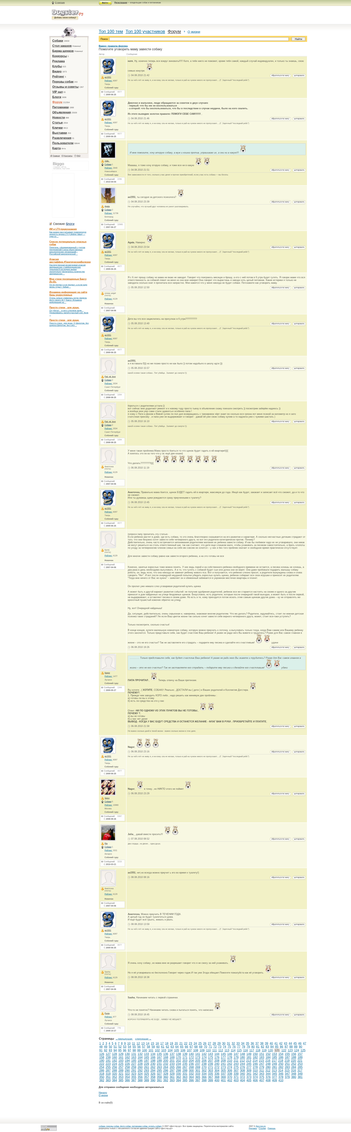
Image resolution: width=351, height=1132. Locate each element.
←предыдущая (124, 1038)
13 (143, 1043)
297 (172, 1070)
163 (133, 1057)
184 (268, 1057)
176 (216, 1057)
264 (165, 1067)
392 (165, 1080)
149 (248, 1054)
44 (290, 1043)
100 (144, 1050)
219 (287, 1060)
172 (191, 1057)
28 (214, 1043)
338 (229, 1073)
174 (204, 1057)
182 (255, 1057)
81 (257, 1046)
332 (191, 1073)
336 (216, 1073)
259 (133, 1067)
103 (163, 1050)
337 (223, 1073)
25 (200, 1043)
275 (236, 1067)
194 (127, 1060)
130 (127, 1054)
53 (124, 1046)
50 (110, 1046)
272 (216, 1067)
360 (165, 1077)
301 (197, 1070)
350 (101, 1077)
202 (178, 1060)
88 (291, 1046)
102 (157, 1050)
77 (238, 1046)
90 (300, 1046)
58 (148, 1046)
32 (233, 1043)
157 (300, 1054)
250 (280, 1063)
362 (178, 1077)
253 (300, 1063)
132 (140, 1054)
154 (280, 1054)
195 (133, 1060)
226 (127, 1063)
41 (276, 1043)
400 (216, 1080)
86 (281, 1046)
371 (236, 1077)
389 (146, 1080)
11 (133, 1043)
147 (236, 1054)
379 (287, 1077)
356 (140, 1077)
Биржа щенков (63, 50)
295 (159, 1070)
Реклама (58, 61)
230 (152, 1063)
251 (287, 1063)
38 (261, 1043)
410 (280, 1080)
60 (158, 1046)
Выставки (59, 132)
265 (172, 1067)
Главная (56, 156)
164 (140, 1057)
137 (172, 1054)
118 (258, 1050)
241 (223, 1063)
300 (191, 1070)
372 (242, 1077)
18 (166, 1043)
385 (120, 1080)
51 (115, 1046)
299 (184, 1070)
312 (267, 1070)
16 (157, 1043)
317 (299, 1070)
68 (196, 1046)
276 (242, 1067)
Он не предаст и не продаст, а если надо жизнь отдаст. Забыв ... (68, 286)
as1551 (108, 77)
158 (101, 1057)
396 (191, 1080)
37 (257, 1043)
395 (184, 1080)
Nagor (107, 673)
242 (229, 1063)
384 (114, 1080)
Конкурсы (59, 56)
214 (255, 1060)
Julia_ (107, 161)
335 (210, 1073)
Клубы (57, 66)
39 (266, 1043)
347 (287, 1073)
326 (152, 1073)
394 (178, 1080)
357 (146, 1077)
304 (216, 1070)
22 (185, 1043)
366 (204, 1077)
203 (184, 1060)
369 (223, 1077)
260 (140, 1067)
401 (223, 1080)
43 (285, 1043)
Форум (57, 102)
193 (120, 1060)
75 (229, 1046)
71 (210, 1046)
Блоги (56, 97)
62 (167, 1046)
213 (248, 1060)
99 (139, 1050)
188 (293, 1057)
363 (184, 1077)
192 (114, 1060)
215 (261, 1060)
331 (184, 1073)
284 (293, 1067)
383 (108, 1080)
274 (229, 1067)
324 (140, 1073)
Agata (107, 206)
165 (146, 1057)
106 (182, 1050)
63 (172, 1046)
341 (248, 1073)
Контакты (68, 156)
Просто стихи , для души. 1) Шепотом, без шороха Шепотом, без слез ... (69, 324)
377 (274, 1077)
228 (140, 1063)
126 (101, 1054)
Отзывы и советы (65, 86)
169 (172, 1057)
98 (134, 1050)
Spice (107, 798)
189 (300, 1057)
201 (172, 1060)
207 (210, 1060)
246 (255, 1063)
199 (159, 1060)
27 (209, 1043)
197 (146, 1060)
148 (242, 1054)
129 (120, 1054)
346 (280, 1073)
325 (146, 1073)
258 (127, 1067)
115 (239, 1050)
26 (204, 1043)
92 (105, 1050)
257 (120, 1067)
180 (242, 1057)
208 (216, 1060)
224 (114, 1063)
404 (242, 1080)
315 (287, 1070)
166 (152, 1057)
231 (159, 1063)
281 (274, 1067)
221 (299, 1060)
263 (159, 1067)
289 (120, 1070)
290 (127, 1070)
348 (293, 1073)
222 (101, 1063)
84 (272, 1046)
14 (147, 1043)
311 (261, 1070)
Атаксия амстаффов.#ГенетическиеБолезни (70, 260)
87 (286, 1046)
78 (243, 1046)
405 (248, 1080)
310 (255, 1070)
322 (127, 1073)
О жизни (194, 32)
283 (287, 1067)
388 (140, 1080)
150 (255, 1054)
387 (133, 1080)
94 (115, 1050)
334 (204, 1073)
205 (197, 1060)
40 (271, 1043)
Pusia (107, 1013)
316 (293, 1070)
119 (264, 1050)
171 (184, 1057)
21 (181, 1043)
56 (139, 1046)
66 (186, 1046)
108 (195, 1050)
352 (114, 1077)
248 (268, 1063)
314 (280, 1070)
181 (248, 1057)
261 (146, 1067)
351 (108, 1077)
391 (159, 1080)
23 (190, 1043)
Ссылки (262, 1128)
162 (127, 1057)
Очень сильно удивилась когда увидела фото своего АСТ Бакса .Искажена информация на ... (68, 300)
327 (159, 1073)
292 (140, 1070)
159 (108, 1057)
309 (248, 1070)
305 (223, 1070)
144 (216, 1054)
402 (229, 1080)
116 (245, 1050)
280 (268, 1067)
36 (252, 1043)
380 (293, 1077)
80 (253, 1046)
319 (108, 1073)
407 (261, 1080)
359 (159, 1077)
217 (274, 1060)
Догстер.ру (261, 1126)
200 (165, 1060)
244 (242, 1063)
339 (236, 1073)
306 (229, 1070)
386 (127, 1080)
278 (255, 1067)
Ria (106, 843)
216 (267, 1060)
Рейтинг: (108, 81)
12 (138, 1043)
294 (152, 1070)
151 (261, 1054)
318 (101, 1073)
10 (129, 1043)
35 (247, 1043)
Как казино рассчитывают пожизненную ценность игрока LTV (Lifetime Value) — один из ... (67, 234)
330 (178, 1073)
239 (210, 1063)
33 (238, 1043)
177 (223, 1057)
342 (255, 1073)
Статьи (57, 122)
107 (189, 1050)
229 (146, 1063)
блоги (70, 224)
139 (184, 1054)
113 (226, 1050)
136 (165, 1054)
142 (204, 1054)
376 (268, 1077)
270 (204, 1067)
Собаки (57, 40)
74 (224, 1046)
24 (195, 1043)
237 (197, 1063)
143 (210, 1054)
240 (216, 1063)
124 (296, 1050)
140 (191, 1054)
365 (197, 1077)
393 (172, 1080)
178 (229, 1057)
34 (242, 1043)
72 (215, 1046)
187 (287, 1057)
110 (208, 1050)
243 (236, 1063)
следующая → (143, 1038)
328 (165, 1073)
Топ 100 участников (145, 31)
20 (176, 1043)
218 (280, 1060)
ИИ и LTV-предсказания (63, 229)
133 (146, 1054)
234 (178, 1063)
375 (261, 1077)
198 (152, 1060)
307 (236, 1070)
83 (267, 1046)
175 (210, 1057)
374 (255, 1077)
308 (242, 1070)
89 (295, 1046)
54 (129, 1046)
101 (150, 1050)
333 (197, 1073)
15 (152, 1043)
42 (280, 1043)
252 (293, 1063)
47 (304, 1043)
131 (133, 1054)
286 (101, 1070)
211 (236, 1060)
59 (153, 1046)
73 (219, 1046)
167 (159, 1057)
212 (242, 1060)
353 (120, 1077)
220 (293, 1060)
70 (205, 1046)
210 (229, 1060)
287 (108, 1070)
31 (228, 1043)
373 (248, 1077)
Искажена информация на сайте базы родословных (68, 293)
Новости (58, 117)
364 (191, 1077)
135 (159, 1054)
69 (200, 1046)
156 (293, 1054)
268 (191, 1067)
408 (268, 1080)
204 (191, 1060)
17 (162, 1043)
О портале (60, 2)
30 (223, 1043)
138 (178, 1054)
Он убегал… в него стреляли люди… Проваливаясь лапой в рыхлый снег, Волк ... (68, 312)
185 (274, 1057)
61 (162, 1046)
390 (152, 1080)
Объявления (61, 112)
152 (268, 1054)
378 (280, 1077)
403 (236, 1080)
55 (134, 1046)
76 (234, 1046)
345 (274, 1073)
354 (127, 1077)
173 (197, 1057)
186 (280, 1057)
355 (133, 1077)
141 (197, 1054)
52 (120, 1046)
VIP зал (57, 91)
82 (262, 1046)
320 (114, 1073)
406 (255, 1080)
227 (133, 1063)
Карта (56, 148)
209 (223, 1060)
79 (248, 1046)
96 (124, 1050)
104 (170, 1050)
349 (300, 1073)
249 (274, 1063)
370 (229, 1077)
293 (146, 1070)
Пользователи (62, 143)
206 (204, 1060)
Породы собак (62, 81)
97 (129, 1050)
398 (204, 1080)
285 (300, 1067)
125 (303, 1050)
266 (178, 1067)
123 (290, 1050)
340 (242, 1073)
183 (261, 1057)
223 (108, 1063)
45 (295, 1043)
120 (270, 1050)
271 (210, 1067)
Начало (103, 1092)
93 (110, 1050)
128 (114, 1054)
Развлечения (61, 138)
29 (219, 1043)
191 (108, 1060)
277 (248, 1067)
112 (220, 1050)
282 (280, 1067)
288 (114, 1070)
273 (223, 1067)
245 (248, 1063)
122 (283, 1050)
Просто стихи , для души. (64, 307)
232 (165, 1063)
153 (274, 1054)
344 (268, 1073)
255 (108, 1067)
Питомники (60, 107)
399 (210, 1080)
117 (251, 1050)
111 (214, 1050)
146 (229, 1054)
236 (191, 1063)
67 (191, 1046)
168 (165, 1057)
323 (133, 1073)
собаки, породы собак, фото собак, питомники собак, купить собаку (130, 1126)
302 (204, 1070)
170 (178, 1057)
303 (210, 1070)
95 (120, 1050)
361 (172, 1077)
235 (184, 1063)
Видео (57, 71)
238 (204, 1063)
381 (300, 1077)
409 (274, 1080)
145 (223, 1054)
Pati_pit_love (110, 376)
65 (181, 1046)
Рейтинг (58, 76)
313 (274, 1070)
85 (276, 1046)
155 (287, 1054)
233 (172, 1063)
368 (216, 1077)
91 (101, 1050)
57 (143, 1046)
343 (261, 1073)
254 (101, 1067)
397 (197, 1080)
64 (177, 1046)
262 (152, 1067)
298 (178, 1070)
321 (120, 1073)
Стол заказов (62, 45)
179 (236, 1057)
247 (261, 1063)
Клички (57, 127)
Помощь (271, 1128)
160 (114, 1057)
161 (120, 1057)
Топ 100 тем (111, 31)
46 (299, 1043)
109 (202, 1050)
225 (120, 1063)
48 (101, 1046)
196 (140, 1060)
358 (152, 1077)
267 (184, 1067)
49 (105, 1046)
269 (197, 1067)
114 (233, 1050)
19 (171, 1043)
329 (172, 1073)
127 (108, 1054)
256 (114, 1067)
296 (165, 1070)
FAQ (78, 156)
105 (176, 1050)
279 (261, 1067)
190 (101, 1060)
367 (210, 1077)
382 (101, 1080)
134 (152, 1054)
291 (133, 1070)
